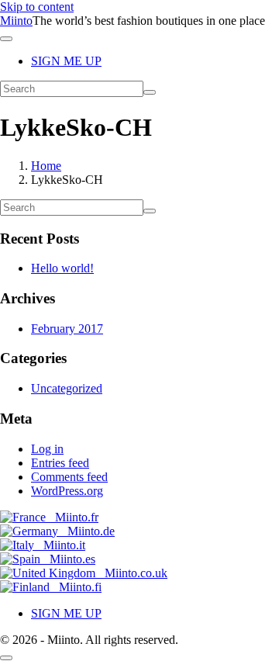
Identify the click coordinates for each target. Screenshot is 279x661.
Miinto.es (67, 559)
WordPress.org (67, 490)
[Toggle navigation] (6, 38)
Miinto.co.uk (131, 573)
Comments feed (69, 476)
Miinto (16, 20)
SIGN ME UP (66, 60)
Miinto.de (86, 531)
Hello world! (62, 268)
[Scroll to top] (6, 658)
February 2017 (67, 328)
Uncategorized (66, 388)
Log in (47, 448)
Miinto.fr (72, 517)
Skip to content (37, 6)
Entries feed (60, 462)
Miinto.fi (76, 587)
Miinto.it (59, 545)
